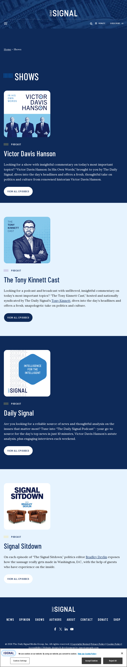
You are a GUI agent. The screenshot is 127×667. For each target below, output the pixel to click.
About (71, 619)
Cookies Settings (20, 660)
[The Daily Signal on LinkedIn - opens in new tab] (66, 629)
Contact (87, 619)
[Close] (122, 653)
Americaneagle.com (89, 647)
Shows (39, 619)
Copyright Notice (80, 644)
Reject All (112, 660)
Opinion (24, 619)
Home (7, 49)
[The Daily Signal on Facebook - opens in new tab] (55, 629)
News (10, 619)
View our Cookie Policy (87, 653)
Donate (103, 619)
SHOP (117, 619)
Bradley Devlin (96, 557)
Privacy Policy (98, 644)
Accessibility (34, 647)
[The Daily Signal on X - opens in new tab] (60, 629)
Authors (55, 619)
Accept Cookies (91, 660)
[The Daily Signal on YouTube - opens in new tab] (71, 629)
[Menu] (6, 23)
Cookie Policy (114, 644)
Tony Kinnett (61, 300)
